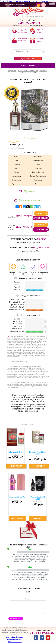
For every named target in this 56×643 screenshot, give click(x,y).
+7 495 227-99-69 (8, 5)
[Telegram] (39, 206)
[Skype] (35, 206)
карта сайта (10, 637)
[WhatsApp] (31, 206)
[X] (28, 206)
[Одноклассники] (20, 206)
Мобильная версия (15, 642)
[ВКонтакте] (17, 206)
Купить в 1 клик (40, 218)
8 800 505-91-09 (19, 5)
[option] (17, 448)
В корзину (39, 213)
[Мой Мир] (24, 206)
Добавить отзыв (15, 618)
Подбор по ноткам (28, 58)
